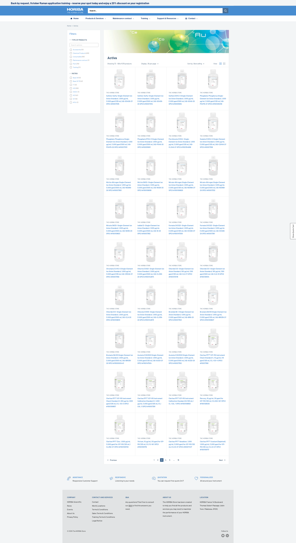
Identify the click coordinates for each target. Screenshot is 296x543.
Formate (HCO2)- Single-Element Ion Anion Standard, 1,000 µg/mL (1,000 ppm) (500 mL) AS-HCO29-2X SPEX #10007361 (212, 229)
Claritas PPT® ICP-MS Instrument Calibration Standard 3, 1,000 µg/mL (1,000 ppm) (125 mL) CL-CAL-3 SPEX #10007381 (149, 402)
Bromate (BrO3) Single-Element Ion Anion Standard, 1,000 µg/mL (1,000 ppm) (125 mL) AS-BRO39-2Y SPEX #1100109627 (213, 316)
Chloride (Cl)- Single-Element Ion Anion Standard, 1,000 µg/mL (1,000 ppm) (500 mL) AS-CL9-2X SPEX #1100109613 (118, 316)
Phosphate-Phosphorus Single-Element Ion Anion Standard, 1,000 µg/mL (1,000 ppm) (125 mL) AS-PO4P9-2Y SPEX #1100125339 (213, 100)
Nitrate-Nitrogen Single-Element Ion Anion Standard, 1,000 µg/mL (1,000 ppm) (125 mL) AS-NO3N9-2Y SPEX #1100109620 (182, 186)
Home (69, 26)
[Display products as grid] (220, 64)
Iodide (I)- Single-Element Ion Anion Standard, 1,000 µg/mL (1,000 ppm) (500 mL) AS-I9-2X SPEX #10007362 (149, 229)
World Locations (98, 506)
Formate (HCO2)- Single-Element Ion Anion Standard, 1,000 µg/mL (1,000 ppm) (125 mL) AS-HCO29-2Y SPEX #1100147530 (182, 229)
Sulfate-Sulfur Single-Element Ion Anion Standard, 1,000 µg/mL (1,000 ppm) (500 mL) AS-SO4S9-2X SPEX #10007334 (150, 100)
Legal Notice (97, 521)
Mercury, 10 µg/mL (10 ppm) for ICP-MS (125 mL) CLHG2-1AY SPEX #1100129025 (213, 401)
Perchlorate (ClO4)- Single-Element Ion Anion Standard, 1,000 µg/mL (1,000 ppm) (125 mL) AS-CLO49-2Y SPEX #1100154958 (182, 143)
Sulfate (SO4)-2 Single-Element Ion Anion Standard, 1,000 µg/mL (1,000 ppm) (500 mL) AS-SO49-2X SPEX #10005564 (182, 100)
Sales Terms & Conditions (102, 513)
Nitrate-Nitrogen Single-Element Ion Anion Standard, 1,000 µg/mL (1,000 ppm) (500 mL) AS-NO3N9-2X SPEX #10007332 (212, 186)
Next (221, 460)
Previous (113, 460)
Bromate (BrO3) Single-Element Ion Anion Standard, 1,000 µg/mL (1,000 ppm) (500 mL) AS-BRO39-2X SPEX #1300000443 (119, 359)
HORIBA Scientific (74, 502)
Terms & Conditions (100, 509)
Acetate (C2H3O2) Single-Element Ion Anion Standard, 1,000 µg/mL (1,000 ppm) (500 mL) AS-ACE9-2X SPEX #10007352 (182, 359)
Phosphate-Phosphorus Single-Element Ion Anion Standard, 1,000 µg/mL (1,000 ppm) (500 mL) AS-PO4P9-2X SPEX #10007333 (119, 143)
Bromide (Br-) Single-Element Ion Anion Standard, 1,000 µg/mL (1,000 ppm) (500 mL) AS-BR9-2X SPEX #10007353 (181, 316)
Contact (95, 502)
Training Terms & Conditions (103, 517)
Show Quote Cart (293, 231)
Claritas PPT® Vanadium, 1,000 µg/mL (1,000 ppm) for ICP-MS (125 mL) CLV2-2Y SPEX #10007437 (182, 444)
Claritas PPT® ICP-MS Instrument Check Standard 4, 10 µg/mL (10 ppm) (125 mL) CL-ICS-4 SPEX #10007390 (212, 359)
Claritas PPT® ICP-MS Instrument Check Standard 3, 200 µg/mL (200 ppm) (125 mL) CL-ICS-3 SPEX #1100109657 (119, 402)
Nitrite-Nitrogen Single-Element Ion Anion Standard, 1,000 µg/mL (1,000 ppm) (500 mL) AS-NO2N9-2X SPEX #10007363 (118, 186)
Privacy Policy (72, 517)
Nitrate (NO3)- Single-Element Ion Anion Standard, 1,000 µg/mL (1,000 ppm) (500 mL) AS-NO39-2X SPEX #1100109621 (119, 229)
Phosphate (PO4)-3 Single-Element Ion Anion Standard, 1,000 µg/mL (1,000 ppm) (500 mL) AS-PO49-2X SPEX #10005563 (150, 143)
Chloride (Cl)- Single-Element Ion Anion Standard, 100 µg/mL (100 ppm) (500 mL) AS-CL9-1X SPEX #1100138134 (212, 273)
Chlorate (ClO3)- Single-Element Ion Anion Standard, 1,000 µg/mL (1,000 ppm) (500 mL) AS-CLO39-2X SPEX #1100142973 (149, 316)
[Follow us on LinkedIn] (227, 535)
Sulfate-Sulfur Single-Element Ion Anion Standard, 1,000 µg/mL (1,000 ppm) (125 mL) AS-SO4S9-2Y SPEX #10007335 (119, 100)
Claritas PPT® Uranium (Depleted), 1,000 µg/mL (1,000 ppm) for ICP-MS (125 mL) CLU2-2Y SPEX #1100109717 (213, 445)
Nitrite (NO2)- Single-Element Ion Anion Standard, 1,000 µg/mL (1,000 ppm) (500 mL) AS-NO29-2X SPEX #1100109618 (150, 186)
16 (178, 460)
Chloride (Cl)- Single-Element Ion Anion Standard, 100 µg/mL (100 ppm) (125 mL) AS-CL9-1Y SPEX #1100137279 (181, 273)
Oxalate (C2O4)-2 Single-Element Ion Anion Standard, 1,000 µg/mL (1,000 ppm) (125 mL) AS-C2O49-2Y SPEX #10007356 (213, 143)
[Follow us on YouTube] (223, 535)
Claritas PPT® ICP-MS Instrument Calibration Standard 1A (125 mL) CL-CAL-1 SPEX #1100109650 (181, 401)
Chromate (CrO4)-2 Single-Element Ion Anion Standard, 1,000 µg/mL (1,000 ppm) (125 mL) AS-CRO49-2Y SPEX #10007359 (119, 273)
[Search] (225, 10)
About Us (70, 513)
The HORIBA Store (112, 93)
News (69, 506)
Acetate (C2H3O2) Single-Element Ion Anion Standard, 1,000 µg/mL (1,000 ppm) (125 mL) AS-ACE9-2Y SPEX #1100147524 (150, 359)
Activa (76, 26)
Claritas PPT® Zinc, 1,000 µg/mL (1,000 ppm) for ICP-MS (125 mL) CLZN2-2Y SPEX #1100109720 (118, 444)
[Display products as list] (224, 64)
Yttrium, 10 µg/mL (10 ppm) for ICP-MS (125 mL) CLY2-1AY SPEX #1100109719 (150, 444)
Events (70, 509)
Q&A (130, 505)
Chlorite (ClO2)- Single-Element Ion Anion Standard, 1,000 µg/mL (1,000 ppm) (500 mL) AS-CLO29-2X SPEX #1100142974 (150, 273)
